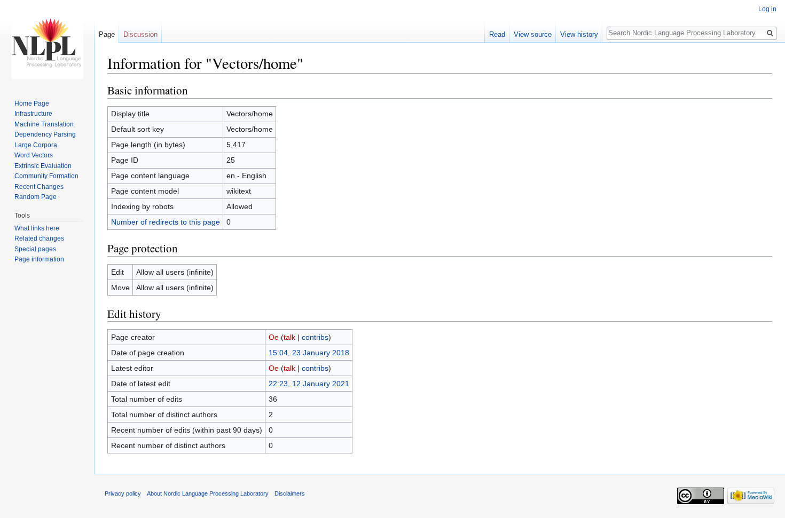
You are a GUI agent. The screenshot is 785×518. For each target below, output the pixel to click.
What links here (36, 228)
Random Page (35, 197)
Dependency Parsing (45, 134)
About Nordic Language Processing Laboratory (208, 493)
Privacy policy (123, 493)
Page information (39, 259)
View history (579, 34)
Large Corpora (35, 145)
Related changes (39, 238)
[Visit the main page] (47, 42)
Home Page (31, 103)
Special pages (35, 249)
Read (497, 34)
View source (533, 34)
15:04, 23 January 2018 (309, 352)
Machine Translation (44, 124)
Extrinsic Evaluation (43, 166)
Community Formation (46, 176)
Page (107, 34)
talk (289, 337)
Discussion (140, 34)
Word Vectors (33, 155)
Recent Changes (39, 186)
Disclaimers (289, 493)
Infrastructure (33, 113)
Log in (767, 9)
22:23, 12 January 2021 (309, 383)
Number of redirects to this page (165, 222)
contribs (315, 337)
